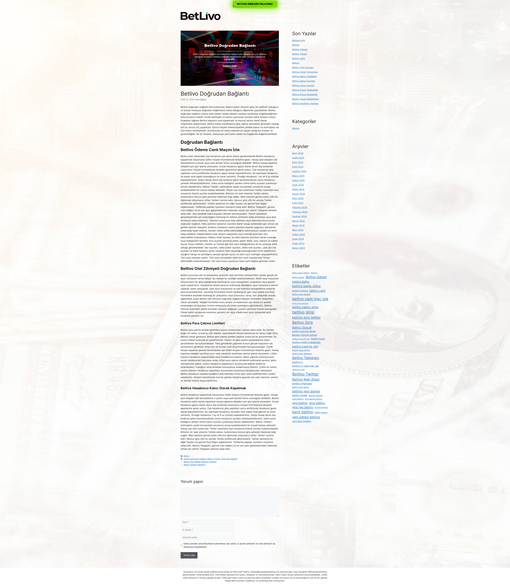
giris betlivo (300, 403)
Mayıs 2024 (298, 221)
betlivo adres (298, 277)
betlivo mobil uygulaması (306, 342)
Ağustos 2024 (299, 207)
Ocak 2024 (298, 239)
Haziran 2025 (299, 171)
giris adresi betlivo (313, 399)
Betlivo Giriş (298, 40)
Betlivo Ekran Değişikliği (304, 94)
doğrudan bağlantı (229, 459)
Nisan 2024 (298, 225)
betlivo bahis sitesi (306, 286)
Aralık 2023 (298, 243)
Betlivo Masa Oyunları (303, 81)
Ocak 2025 (298, 185)
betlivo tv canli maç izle (305, 365)
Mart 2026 (297, 153)
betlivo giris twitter (306, 317)
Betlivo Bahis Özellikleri (304, 76)
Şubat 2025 (298, 180)
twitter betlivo (320, 412)
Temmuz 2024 (300, 212)
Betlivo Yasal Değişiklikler (305, 99)
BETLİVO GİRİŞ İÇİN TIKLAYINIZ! (255, 4)
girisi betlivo (317, 403)
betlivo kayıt (318, 338)
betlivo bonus (300, 290)
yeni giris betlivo (301, 421)
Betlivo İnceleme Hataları (305, 103)
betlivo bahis (300, 281)
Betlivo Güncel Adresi (304, 335)
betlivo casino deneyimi (300, 303)
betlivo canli (317, 290)
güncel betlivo (321, 407)
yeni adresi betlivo (306, 417)
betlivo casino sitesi (305, 307)
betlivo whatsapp (302, 383)
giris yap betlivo (302, 407)
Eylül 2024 (297, 203)
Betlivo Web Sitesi (306, 379)
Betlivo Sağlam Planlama (194, 465)
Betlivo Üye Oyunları (303, 67)
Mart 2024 (297, 230)
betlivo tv (297, 362)
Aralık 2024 (298, 189)
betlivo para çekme (301, 350)
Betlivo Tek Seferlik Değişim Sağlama (200, 462)
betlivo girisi (303, 312)
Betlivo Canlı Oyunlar (303, 85)
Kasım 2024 (298, 194)
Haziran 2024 (299, 216)
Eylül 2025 (297, 167)
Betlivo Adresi (299, 54)
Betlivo (187, 456)
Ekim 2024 (297, 198)
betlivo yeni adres (300, 387)
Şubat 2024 (298, 234)
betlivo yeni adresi (306, 391)
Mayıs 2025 (298, 176)
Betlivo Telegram (305, 358)
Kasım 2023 (298, 248)
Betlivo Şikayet (316, 395)
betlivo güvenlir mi (301, 339)
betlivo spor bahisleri (302, 353)
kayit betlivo (302, 412)
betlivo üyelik (299, 395)
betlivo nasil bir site (305, 346)
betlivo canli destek (301, 294)
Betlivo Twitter (213, 459)
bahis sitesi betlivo (301, 273)
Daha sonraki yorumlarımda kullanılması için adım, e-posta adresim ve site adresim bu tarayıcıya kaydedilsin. (229, 545)
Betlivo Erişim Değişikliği (305, 90)
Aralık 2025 (298, 157)
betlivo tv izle (298, 369)
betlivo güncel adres (304, 331)
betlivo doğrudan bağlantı (195, 459)
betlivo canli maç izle (310, 299)
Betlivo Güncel (299, 49)
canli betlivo (297, 399)
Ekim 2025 (297, 162)
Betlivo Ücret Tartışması (305, 72)
